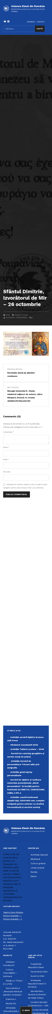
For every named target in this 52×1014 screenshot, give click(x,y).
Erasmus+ (31, 22)
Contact (41, 22)
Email (6, 459)
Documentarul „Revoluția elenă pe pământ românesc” (12, 991)
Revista (34, 872)
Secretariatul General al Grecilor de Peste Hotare (37, 994)
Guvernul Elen (37, 976)
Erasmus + (11, 999)
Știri (8, 315)
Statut (34, 876)
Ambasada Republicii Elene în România (37, 983)
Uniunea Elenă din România (28, 6)
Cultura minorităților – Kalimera (10, 972)
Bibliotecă (35, 859)
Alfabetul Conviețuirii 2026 (24, 745)
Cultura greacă (38, 863)
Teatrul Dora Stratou (13, 912)
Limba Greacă (37, 868)
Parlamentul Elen (39, 971)
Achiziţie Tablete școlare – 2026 (27, 749)
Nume (6, 447)
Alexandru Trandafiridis (16, 318)
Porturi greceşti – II (12, 919)
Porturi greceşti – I (12, 915)
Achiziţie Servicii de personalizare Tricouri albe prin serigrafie (23, 764)
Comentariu (8, 432)
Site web (6, 472)
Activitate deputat (39, 855)
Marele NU (11, 1003)
